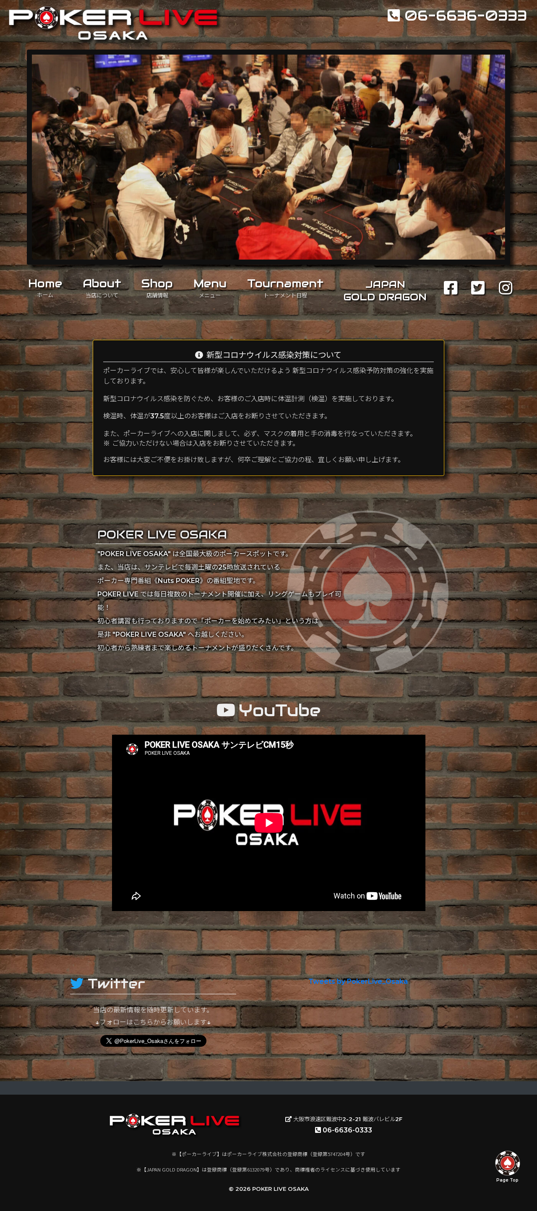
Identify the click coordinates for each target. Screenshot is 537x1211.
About (102, 287)
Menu (210, 287)
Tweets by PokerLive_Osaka (358, 981)
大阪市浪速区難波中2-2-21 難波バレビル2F (347, 1119)
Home (45, 287)
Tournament (285, 287)
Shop (157, 287)
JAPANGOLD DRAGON (385, 290)
